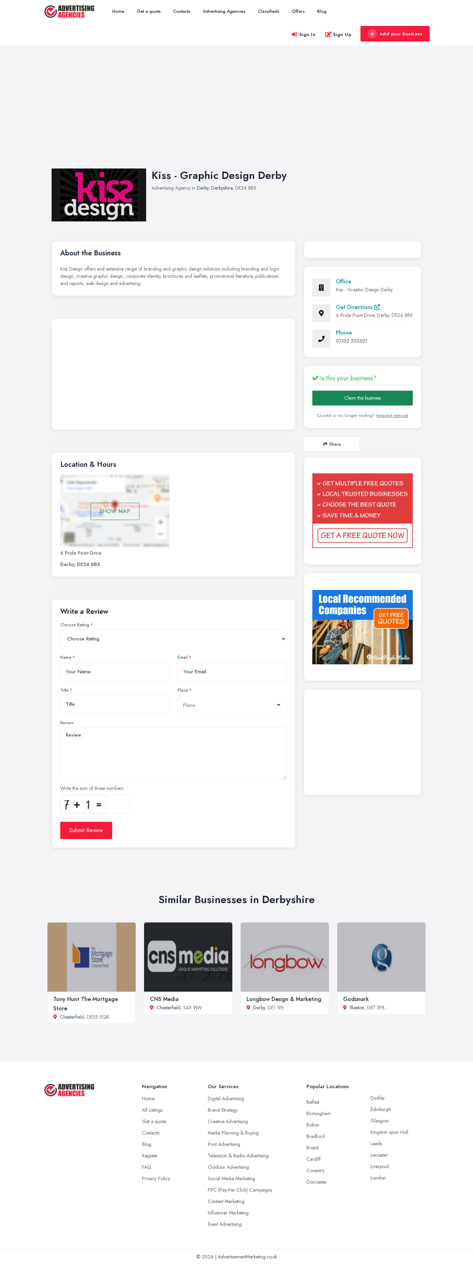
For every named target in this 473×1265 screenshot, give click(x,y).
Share (335, 444)
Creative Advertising (228, 1121)
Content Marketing (226, 1201)
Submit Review (86, 830)
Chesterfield (72, 1016)
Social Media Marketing (231, 1178)
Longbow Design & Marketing (284, 999)
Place (183, 690)
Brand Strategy (223, 1110)
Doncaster (316, 1181)
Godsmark (356, 999)
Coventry (315, 1170)
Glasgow (380, 1120)
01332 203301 (351, 340)
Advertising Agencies (224, 11)
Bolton (312, 1124)
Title (64, 690)
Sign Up (342, 34)
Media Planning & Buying (233, 1132)
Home (118, 11)
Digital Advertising (226, 1098)
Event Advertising (225, 1224)
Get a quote (149, 11)
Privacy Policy (156, 1178)
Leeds (376, 1143)
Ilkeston (357, 1007)
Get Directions (355, 307)
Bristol (312, 1147)
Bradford (315, 1136)
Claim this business (362, 397)
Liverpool (380, 1166)
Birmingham (318, 1113)
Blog (322, 11)
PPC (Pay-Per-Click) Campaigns (240, 1189)
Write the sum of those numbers (91, 788)
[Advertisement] (236, 113)
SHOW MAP (114, 511)
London (378, 1177)
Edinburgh (381, 1109)
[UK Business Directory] (362, 627)
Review (67, 723)
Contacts (181, 11)
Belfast (312, 1102)
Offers (298, 11)
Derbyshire (221, 187)
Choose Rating (74, 625)
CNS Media (164, 999)
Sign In (307, 34)
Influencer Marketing (228, 1212)
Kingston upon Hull (389, 1132)
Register (150, 1155)
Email (183, 657)
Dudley (378, 1097)
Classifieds (268, 11)
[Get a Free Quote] (362, 510)
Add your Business (401, 33)
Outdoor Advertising (228, 1167)
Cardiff (313, 1159)
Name (65, 657)
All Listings (152, 1110)
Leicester (379, 1155)
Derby (202, 187)
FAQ (146, 1167)
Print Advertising (224, 1144)
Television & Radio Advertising (238, 1155)
